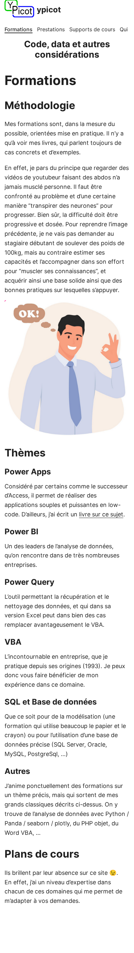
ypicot (49, 9)
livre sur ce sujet (101, 514)
